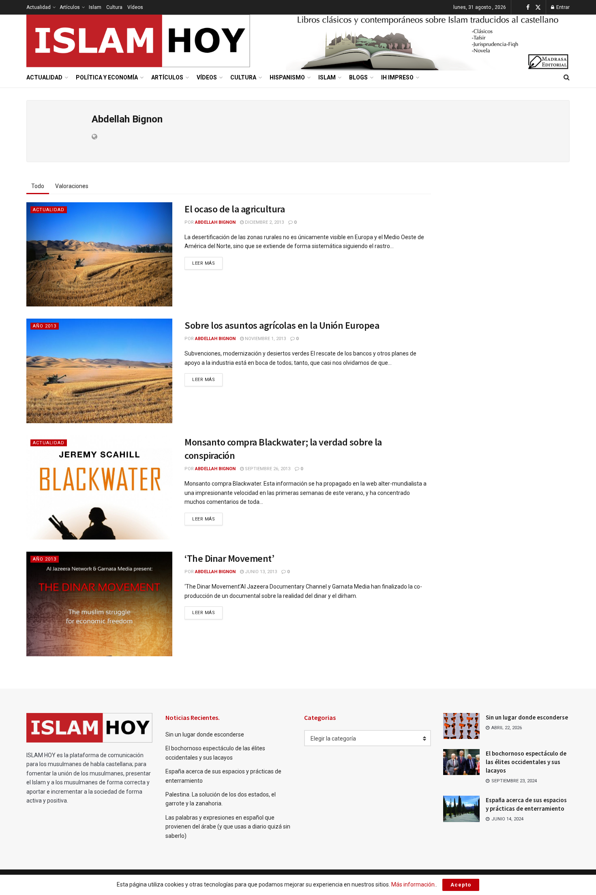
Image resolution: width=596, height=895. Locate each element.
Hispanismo (287, 77)
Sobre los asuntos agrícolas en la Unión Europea (281, 325)
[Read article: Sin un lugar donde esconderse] (461, 726)
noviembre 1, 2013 (265, 338)
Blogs (358, 77)
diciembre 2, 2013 (264, 222)
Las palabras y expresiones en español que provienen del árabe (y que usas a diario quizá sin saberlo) (227, 826)
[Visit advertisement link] (428, 41)
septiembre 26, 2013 (267, 468)
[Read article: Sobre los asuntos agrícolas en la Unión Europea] (99, 371)
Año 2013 (44, 326)
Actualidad (38, 7)
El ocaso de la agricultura (234, 209)
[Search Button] (567, 77)
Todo (37, 186)
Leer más (207, 263)
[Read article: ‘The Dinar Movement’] (99, 604)
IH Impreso (397, 77)
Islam (95, 7)
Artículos (70, 7)
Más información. (413, 884)
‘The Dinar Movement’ (229, 558)
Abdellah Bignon (215, 222)
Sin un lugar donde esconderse (204, 734)
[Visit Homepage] (138, 41)
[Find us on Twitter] (538, 7)
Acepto (460, 885)
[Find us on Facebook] (528, 7)
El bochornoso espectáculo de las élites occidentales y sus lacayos (526, 761)
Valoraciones (71, 186)
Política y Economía (107, 77)
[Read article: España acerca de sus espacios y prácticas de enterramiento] (461, 809)
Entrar (562, 7)
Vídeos (135, 7)
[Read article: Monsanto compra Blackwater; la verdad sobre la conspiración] (99, 487)
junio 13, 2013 (260, 571)
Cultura (114, 7)
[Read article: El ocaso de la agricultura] (99, 254)
